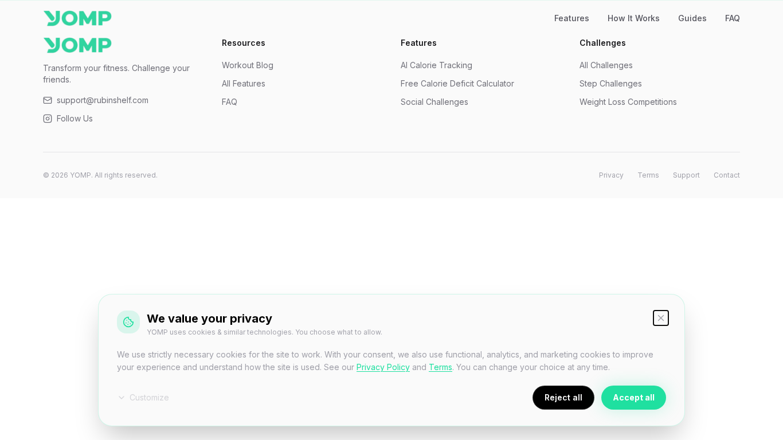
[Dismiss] (660, 318)
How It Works (634, 18)
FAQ (732, 18)
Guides (692, 18)
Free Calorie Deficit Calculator (457, 83)
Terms (648, 175)
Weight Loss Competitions (628, 102)
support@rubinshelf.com (102, 100)
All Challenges (606, 65)
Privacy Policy (383, 367)
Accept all (634, 397)
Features (571, 18)
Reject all (563, 397)
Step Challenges (611, 83)
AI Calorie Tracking (436, 65)
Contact (727, 175)
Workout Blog (247, 65)
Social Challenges (434, 102)
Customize (149, 397)
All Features (243, 83)
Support (686, 175)
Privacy (611, 175)
